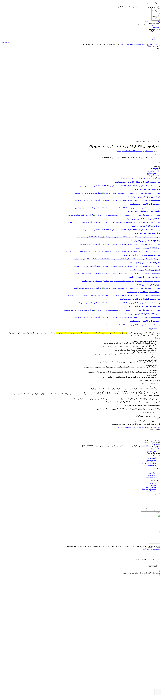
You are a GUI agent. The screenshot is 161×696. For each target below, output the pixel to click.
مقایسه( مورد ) (155, 440)
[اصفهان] (155, 11)
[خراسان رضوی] (155, 16)
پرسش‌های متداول (151, 477)
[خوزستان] (155, 18)
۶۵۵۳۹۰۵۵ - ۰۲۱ (146, 446)
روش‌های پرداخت (151, 461)
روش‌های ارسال (151, 460)
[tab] (79, 328)
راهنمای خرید (152, 458)
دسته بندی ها (153, 37)
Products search (153, 24)
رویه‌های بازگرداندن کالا (149, 463)
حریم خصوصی (152, 475)
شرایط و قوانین (152, 465)
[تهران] (155, 15)
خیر (136, 141)
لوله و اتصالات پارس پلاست (127, 44)
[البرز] (155, 13)
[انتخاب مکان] (155, 8)
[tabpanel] (80, 632)
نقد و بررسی (153, 328)
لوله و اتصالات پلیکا (142, 44)
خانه (159, 44)
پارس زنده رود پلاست (147, 427)
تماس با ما (153, 39)
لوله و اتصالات (153, 44)
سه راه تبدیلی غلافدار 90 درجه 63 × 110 (129, 427)
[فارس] (155, 19)
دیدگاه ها (154, 329)
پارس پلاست (156, 427)
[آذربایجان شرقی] (155, 10)
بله (139, 141)
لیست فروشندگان (151, 473)
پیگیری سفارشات (151, 471)
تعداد (158, 161)
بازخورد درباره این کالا (153, 46)
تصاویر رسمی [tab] (152, 566)
